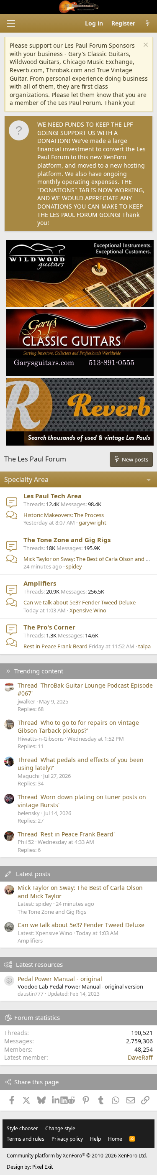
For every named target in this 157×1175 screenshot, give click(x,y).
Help (95, 1138)
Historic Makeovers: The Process (63, 515)
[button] (11, 23)
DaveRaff (140, 1057)
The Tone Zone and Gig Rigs (67, 539)
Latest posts (33, 873)
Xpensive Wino (87, 610)
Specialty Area (26, 479)
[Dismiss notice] (144, 45)
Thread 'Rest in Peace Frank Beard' (66, 834)
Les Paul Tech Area (52, 496)
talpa (144, 646)
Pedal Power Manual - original (60, 979)
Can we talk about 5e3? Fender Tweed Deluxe (79, 602)
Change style (60, 1128)
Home (115, 1138)
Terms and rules (25, 1138)
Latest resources (39, 964)
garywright (92, 522)
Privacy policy (67, 1138)
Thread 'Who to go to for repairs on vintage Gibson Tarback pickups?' (78, 727)
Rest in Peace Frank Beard (55, 646)
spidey (74, 566)
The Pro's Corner (49, 627)
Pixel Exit (42, 1166)
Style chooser (22, 1128)
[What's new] (147, 23)
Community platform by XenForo (77, 1155)
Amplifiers (39, 583)
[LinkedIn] (56, 1100)
